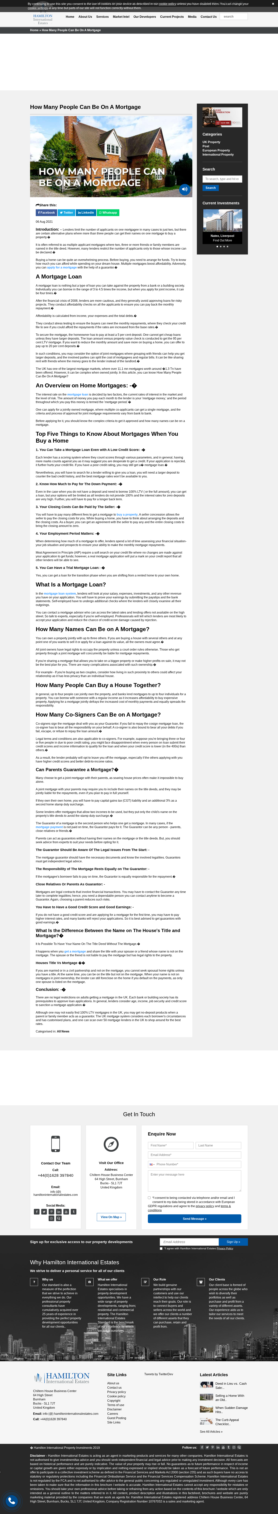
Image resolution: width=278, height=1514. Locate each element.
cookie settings (38, 8)
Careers (112, 1413)
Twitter (68, 212)
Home (70, 16)
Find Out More (222, 240)
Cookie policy (116, 1396)
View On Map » (111, 1217)
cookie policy (167, 3)
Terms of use (115, 1405)
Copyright (113, 1400)
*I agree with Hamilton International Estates (198, 1248)
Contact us (114, 1387)
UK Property (211, 142)
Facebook (47, 212)
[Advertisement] (139, 62)
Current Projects (172, 16)
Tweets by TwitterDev (158, 1374)
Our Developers (145, 16)
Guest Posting (116, 1418)
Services (102, 16)
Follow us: (189, 1447)
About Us (85, 16)
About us (113, 1383)
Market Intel (121, 16)
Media (192, 16)
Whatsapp (109, 212)
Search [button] (211, 187)
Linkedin (87, 212)
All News (63, 1031)
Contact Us (209, 16)
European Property (216, 150)
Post (206, 146)
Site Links (113, 1422)
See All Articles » (211, 1431)
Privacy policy (116, 1392)
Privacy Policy (225, 1248)
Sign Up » (233, 1241)
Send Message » (195, 1218)
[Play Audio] (184, 189)
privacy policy (205, 1206)
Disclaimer (114, 1409)
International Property (218, 154)
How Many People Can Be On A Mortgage (85, 107)
